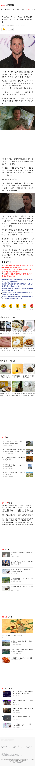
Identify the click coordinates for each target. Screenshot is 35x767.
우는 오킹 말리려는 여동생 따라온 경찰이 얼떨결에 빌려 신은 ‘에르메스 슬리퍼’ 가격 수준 (17, 297)
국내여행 (5, 445)
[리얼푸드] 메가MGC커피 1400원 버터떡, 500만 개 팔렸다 (5, 394)
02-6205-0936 (5, 755)
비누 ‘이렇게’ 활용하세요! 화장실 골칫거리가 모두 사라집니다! (29, 332)
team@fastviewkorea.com (23, 755)
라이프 (28, 9)
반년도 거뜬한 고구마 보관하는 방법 (5, 349)
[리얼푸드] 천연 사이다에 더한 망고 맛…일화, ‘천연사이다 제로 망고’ (17, 377)
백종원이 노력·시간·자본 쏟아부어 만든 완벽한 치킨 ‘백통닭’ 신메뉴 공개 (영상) (17, 293)
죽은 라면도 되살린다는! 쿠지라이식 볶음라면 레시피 (17, 349)
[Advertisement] (17, 144)
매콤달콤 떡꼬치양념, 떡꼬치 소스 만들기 (22, 658)
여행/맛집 (7, 9)
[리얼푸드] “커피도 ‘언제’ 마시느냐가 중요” (29, 377)
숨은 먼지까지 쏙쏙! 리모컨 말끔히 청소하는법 (5, 332)
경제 (23, 9)
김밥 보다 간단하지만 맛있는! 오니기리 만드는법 (17, 332)
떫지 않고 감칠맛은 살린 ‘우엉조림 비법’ (28, 349)
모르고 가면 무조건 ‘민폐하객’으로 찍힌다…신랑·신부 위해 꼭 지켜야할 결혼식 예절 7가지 (17, 285)
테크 (12, 573)
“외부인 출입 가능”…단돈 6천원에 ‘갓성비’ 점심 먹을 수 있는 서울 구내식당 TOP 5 (17, 281)
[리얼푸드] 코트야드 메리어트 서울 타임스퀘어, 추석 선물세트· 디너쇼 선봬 (5, 377)
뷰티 (13, 9)
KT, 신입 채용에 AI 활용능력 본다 (21, 716)
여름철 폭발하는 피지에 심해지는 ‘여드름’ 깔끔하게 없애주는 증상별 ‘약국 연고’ (17, 289)
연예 (18, 9)
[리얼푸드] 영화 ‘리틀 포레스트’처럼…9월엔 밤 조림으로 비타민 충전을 (17, 394)
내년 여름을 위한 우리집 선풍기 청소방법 (29, 394)
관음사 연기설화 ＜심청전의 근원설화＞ (12, 635)
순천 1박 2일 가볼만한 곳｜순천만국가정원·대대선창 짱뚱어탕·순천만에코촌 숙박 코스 (14, 451)
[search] (32, 4)
